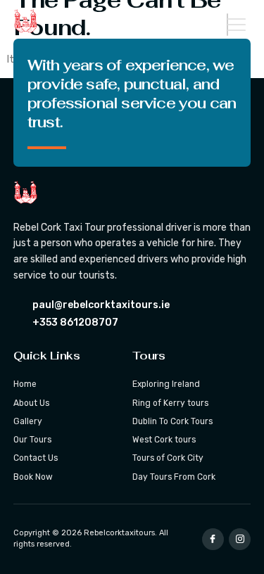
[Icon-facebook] (213, 539)
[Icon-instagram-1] (240, 539)
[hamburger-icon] (227, 24)
